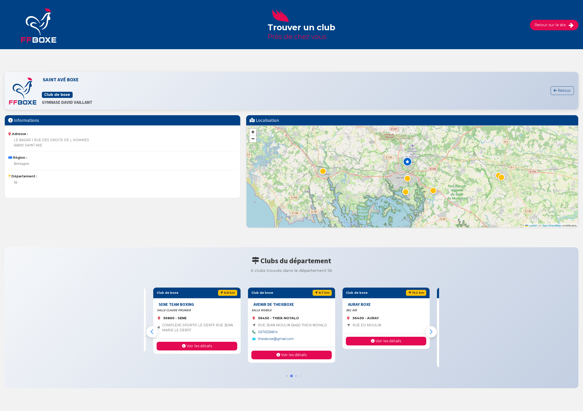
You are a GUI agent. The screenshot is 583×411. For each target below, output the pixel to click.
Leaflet (532, 225)
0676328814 (267, 332)
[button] (407, 161)
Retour (564, 90)
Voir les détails (199, 346)
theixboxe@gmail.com (276, 339)
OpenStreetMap (551, 225)
